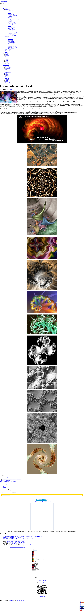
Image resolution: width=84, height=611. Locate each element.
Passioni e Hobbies (12, 23)
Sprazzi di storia (11, 34)
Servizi (6, 81)
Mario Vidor (10, 45)
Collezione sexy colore (12, 46)
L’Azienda (5, 73)
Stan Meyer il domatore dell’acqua (34, 538)
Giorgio (4, 537)
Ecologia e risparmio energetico (14, 19)
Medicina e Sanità (11, 22)
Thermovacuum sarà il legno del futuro (34, 536)
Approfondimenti (11, 11)
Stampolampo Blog (4, 1)
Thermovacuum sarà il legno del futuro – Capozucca (13, 536)
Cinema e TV (11, 16)
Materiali (7, 63)
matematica (13, 479)
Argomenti (7, 9)
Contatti (4, 487)
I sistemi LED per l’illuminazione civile (18, 543)
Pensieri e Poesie (11, 24)
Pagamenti (7, 50)
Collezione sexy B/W (12, 47)
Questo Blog (10, 28)
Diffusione (7, 69)
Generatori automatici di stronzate (14, 537)
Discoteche (7, 68)
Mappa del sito (42, 596)
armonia (3, 479)
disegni (6, 479)
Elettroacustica (6, 65)
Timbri (6, 54)
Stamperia (7, 79)
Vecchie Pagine (6, 484)
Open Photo (10, 40)
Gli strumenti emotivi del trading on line (16, 545)
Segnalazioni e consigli (12, 32)
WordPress (11, 600)
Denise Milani (11, 43)
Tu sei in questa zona (42, 580)
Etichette (7, 55)
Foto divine (10, 39)
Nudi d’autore (11, 48)
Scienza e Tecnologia (12, 30)
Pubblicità (7, 75)
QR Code (45, 582)
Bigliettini (7, 56)
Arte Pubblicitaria (11, 42)
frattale (9, 479)
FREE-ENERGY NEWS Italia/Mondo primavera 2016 (14, 538)
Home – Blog (5, 8)
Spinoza (49, 501)
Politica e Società (11, 27)
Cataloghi (7, 60)
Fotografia (7, 76)
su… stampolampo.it (12, 35)
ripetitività (18, 479)
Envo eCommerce (20, 600)
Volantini (7, 59)
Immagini (7, 36)
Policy (6, 52)
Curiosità (10, 17)
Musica (9, 26)
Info (3, 486)
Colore (6, 62)
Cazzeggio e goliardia (12, 15)
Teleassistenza (8, 49)
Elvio (11, 89)
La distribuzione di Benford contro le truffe (15, 541)
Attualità (9, 13)
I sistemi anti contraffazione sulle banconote (16, 540)
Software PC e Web (12, 33)
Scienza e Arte (11, 41)
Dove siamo (7, 74)
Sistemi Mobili (8, 67)
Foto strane (10, 37)
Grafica (6, 80)
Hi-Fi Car (7, 66)
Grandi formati (8, 58)
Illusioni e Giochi (11, 21)
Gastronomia (10, 20)
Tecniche (7, 61)
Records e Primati (11, 29)
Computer (7, 78)
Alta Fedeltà (10, 10)
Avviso (4, 483)
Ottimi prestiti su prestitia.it (26, 544)
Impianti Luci (8, 72)
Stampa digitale (6, 53)
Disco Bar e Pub (8, 71)
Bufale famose (11, 14)
